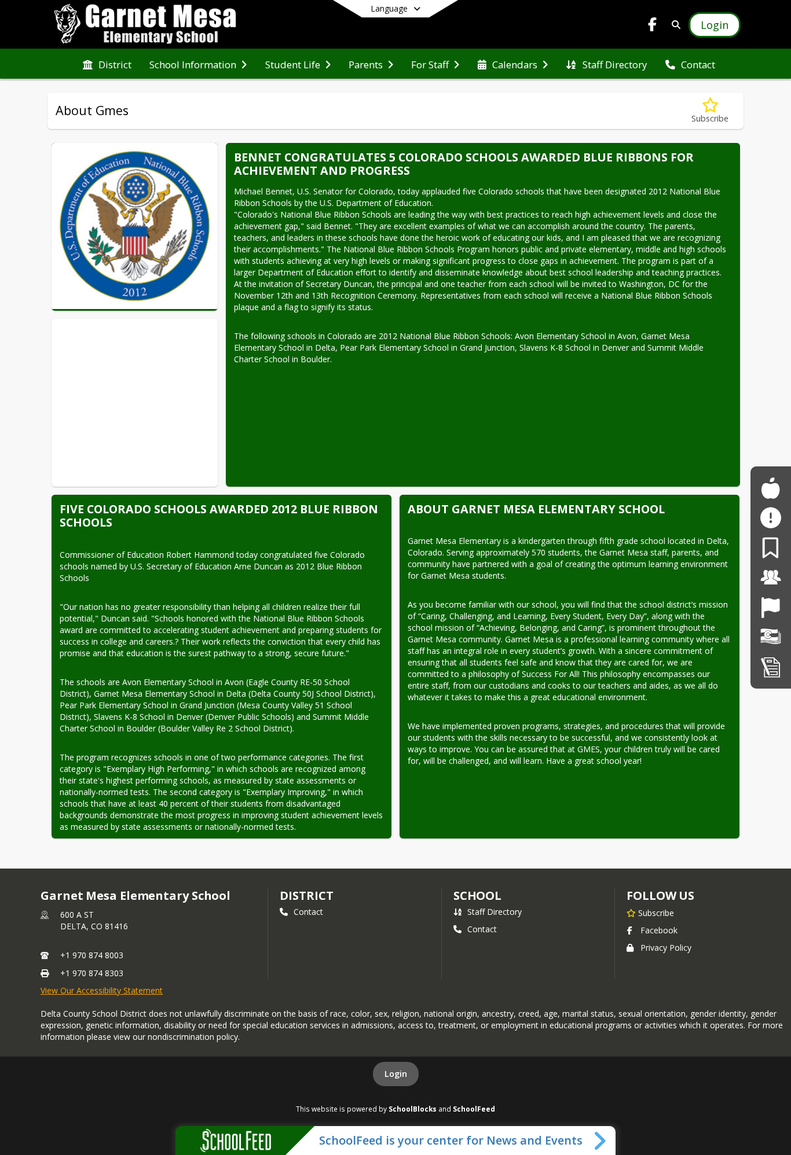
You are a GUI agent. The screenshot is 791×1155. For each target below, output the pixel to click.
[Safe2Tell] (770, 517)
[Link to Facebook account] (652, 26)
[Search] (673, 24)
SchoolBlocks (413, 1108)
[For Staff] (770, 577)
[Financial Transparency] (770, 637)
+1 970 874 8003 (91, 955)
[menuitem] (107, 64)
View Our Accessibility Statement (102, 990)
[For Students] (770, 488)
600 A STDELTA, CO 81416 (94, 920)
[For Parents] (770, 548)
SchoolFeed (474, 1108)
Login (395, 1073)
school (477, 895)
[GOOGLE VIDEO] (135, 381)
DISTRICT (306, 895)
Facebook (659, 930)
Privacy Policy (665, 947)
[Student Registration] (770, 667)
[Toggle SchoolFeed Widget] (601, 1140)
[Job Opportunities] (770, 607)
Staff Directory (494, 911)
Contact (308, 911)
